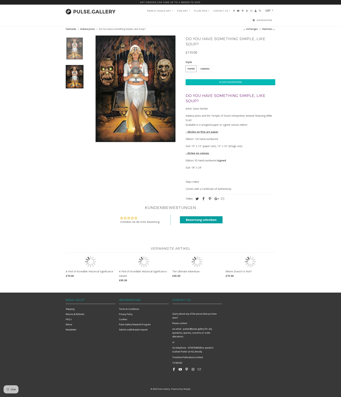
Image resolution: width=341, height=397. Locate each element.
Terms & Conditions (129, 309)
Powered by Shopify (180, 389)
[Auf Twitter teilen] (196, 199)
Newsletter (71, 329)
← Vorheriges (250, 29)
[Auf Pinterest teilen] (209, 199)
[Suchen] (260, 11)
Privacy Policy (125, 314)
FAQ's (69, 319)
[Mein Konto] (256, 11)
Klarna (69, 324)
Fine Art (183, 11)
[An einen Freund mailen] (222, 199)
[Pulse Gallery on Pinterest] (187, 369)
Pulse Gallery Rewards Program (135, 324)
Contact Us (221, 11)
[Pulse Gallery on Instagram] (193, 369)
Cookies (123, 319)
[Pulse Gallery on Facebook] (174, 369)
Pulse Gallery (164, 389)
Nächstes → (268, 29)
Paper (191, 68)
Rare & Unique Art (160, 11)
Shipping (70, 309)
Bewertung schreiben (201, 220)
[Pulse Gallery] (90, 10)
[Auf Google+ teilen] (215, 199)
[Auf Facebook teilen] (203, 199)
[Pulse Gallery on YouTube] (181, 369)
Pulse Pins (201, 11)
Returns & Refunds (75, 314)
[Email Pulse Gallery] (200, 369)
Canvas (205, 68)
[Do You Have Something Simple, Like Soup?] (135, 89)
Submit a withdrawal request (133, 329)
